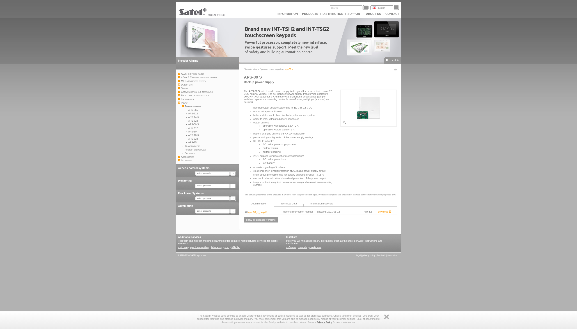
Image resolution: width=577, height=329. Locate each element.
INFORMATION (287, 14)
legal (358, 255)
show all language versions (261, 219)
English (381, 8)
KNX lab (235, 247)
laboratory (216, 247)
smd (226, 247)
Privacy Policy (324, 322)
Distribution (333, 14)
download (383, 211)
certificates (315, 247)
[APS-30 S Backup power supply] (368, 123)
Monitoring (185, 180)
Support (355, 14)
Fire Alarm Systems (191, 193)
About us (373, 14)
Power (264, 69)
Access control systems (194, 168)
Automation (185, 206)
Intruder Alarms (188, 60)
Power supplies (276, 69)
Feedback (381, 255)
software (291, 247)
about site (392, 255)
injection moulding (199, 247)
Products (310, 14)
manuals (302, 247)
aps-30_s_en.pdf (257, 212)
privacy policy (368, 255)
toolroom (183, 247)
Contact (392, 14)
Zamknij (386, 317)
